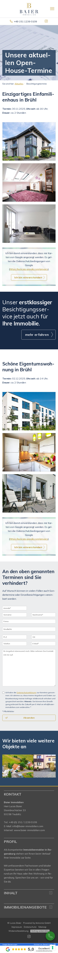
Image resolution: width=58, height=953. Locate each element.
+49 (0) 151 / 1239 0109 (23, 822)
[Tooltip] (54, 944)
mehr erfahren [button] (37, 335)
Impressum (17, 927)
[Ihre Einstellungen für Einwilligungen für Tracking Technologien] (53, 948)
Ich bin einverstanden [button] (28, 277)
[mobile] (52, 9)
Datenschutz (30, 927)
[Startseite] (29, 8)
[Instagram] (46, 21)
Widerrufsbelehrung (18, 931)
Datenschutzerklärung (26, 692)
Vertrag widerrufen (40, 931)
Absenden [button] (29, 717)
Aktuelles (19, 84)
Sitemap (42, 927)
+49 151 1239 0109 (25, 21)
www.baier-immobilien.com (29, 830)
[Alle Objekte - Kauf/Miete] (29, 141)
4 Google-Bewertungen (44, 951)
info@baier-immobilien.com (27, 826)
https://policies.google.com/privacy (29, 269)
